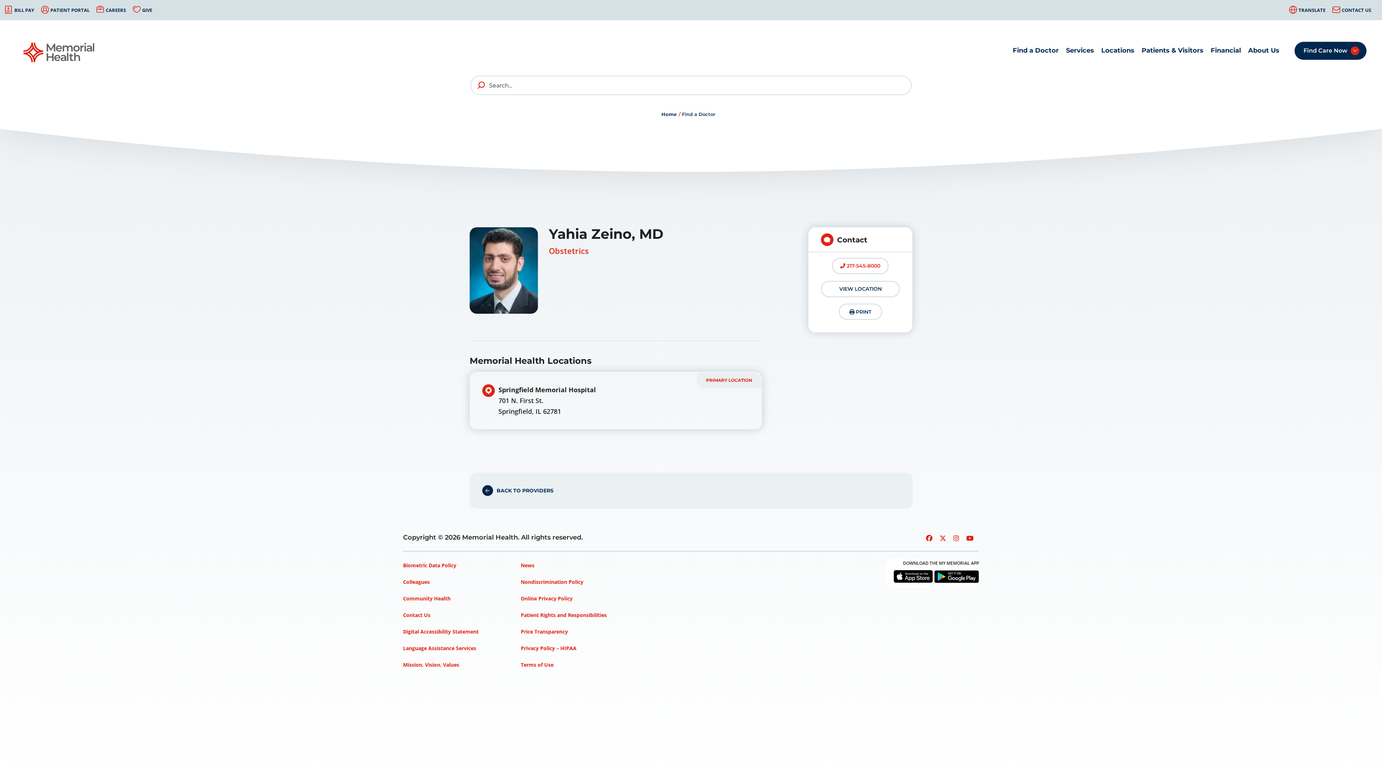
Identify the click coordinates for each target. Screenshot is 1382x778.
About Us (1263, 50)
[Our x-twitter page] (943, 538)
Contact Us (1356, 10)
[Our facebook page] (929, 538)
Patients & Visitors (1172, 50)
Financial (1226, 50)
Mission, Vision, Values (431, 664)
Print (862, 312)
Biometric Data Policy (429, 565)
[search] (482, 85)
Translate (1312, 10)
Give (147, 10)
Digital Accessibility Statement (441, 631)
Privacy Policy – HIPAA (549, 648)
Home (669, 114)
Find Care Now (1325, 50)
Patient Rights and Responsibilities (564, 615)
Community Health (427, 598)
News (527, 565)
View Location (860, 289)
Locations (1117, 50)
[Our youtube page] (970, 538)
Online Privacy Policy (547, 598)
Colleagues (416, 581)
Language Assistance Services (439, 648)
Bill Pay (24, 10)
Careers (116, 10)
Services (1080, 50)
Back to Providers (525, 490)
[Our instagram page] (956, 538)
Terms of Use (537, 664)
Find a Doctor (1036, 50)
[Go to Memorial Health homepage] (59, 52)
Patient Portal (70, 10)
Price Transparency (544, 631)
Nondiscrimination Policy (552, 581)
